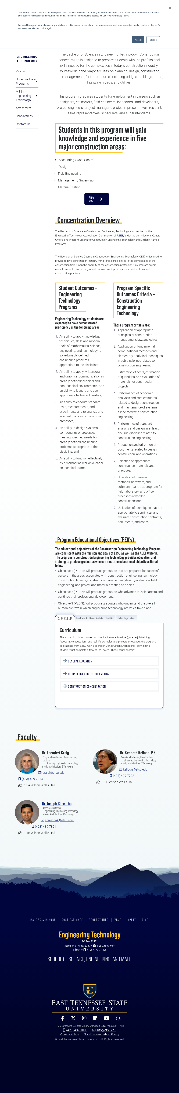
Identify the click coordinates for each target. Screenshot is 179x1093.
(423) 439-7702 (123, 776)
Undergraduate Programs (25, 81)
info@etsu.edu (106, 1030)
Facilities (109, 618)
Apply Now (91, 199)
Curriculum (65, 618)
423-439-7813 (96, 950)
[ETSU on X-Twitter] (71, 1020)
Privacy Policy (69, 1034)
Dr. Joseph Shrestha (56, 803)
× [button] (170, 6)
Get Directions (105, 945)
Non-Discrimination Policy (101, 1034)
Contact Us (23, 124)
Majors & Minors (43, 920)
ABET (120, 235)
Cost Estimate (72, 920)
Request (99, 920)
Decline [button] (153, 39)
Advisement (23, 108)
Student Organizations (126, 618)
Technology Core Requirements (88, 674)
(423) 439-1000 (76, 1030)
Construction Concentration (87, 686)
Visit (118, 920)
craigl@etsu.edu (53, 772)
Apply (132, 920)
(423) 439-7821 (45, 826)
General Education (80, 661)
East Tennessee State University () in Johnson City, (89, 998)
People (20, 71)
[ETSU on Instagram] (82, 1020)
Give (145, 920)
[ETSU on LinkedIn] (93, 1020)
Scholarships (24, 116)
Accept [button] (138, 39)
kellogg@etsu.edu (135, 769)
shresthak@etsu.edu (59, 820)
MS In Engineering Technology (23, 95)
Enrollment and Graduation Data (89, 618)
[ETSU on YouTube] (105, 1020)
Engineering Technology (27, 59)
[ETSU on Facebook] (61, 1020)
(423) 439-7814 (32, 779)
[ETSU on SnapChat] (117, 1020)
